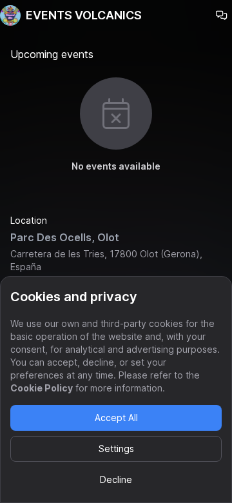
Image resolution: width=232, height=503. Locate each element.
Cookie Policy (41, 387)
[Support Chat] (221, 15)
